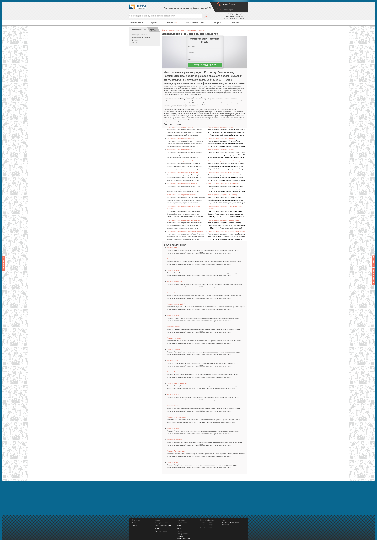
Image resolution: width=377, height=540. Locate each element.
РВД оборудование (138, 43)
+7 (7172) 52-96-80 (206, 522)
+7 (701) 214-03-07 (206, 527)
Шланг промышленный (139, 35)
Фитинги (135, 40)
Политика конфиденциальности (183, 537)
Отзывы (134, 525)
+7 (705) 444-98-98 (206, 525)
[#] (373, 261)
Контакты (233, 4)
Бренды (154, 23)
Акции (179, 525)
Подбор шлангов (182, 534)
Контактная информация (207, 520)
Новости (179, 531)
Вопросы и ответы (182, 523)
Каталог (225, 4)
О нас (134, 523)
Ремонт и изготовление (195, 23)
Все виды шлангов (137, 23)
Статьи (179, 528)
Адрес (224, 520)
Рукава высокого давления (141, 37)
